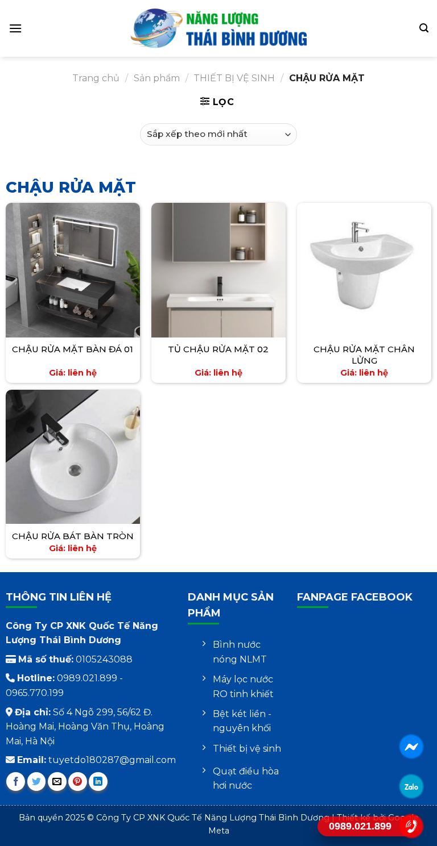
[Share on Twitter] (36, 781)
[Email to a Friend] (57, 781)
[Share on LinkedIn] (98, 781)
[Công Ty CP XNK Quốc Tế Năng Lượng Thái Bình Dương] (218, 28)
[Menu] (15, 28)
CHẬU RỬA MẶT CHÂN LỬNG (364, 355)
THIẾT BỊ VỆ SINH (234, 78)
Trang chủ (95, 78)
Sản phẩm (157, 78)
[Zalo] (411, 786)
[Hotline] (411, 826)
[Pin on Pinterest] (77, 781)
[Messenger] (411, 746)
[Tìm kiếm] (423, 28)
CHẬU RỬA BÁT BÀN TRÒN (73, 536)
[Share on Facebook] (15, 781)
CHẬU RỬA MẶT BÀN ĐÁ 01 (72, 349)
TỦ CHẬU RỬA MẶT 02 (218, 349)
